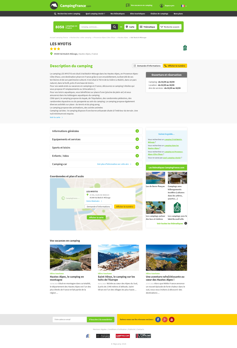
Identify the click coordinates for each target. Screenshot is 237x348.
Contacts (140, 329)
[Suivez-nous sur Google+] (165, 319)
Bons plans (178, 13)
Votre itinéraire (92, 201)
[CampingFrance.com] (118, 5)
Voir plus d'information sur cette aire (113, 164)
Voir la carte (55, 117)
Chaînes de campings (159, 13)
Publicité (131, 329)
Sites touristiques (137, 13)
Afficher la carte (96, 217)
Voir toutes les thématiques (170, 223)
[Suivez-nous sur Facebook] (158, 319)
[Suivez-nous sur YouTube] (171, 319)
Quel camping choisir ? (95, 13)
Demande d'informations (148, 65)
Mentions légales (100, 329)
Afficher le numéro (124, 206)
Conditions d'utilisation (117, 329)
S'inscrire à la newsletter (100, 319)
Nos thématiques (118, 13)
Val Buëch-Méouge (102, 197)
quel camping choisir (172, 157)
